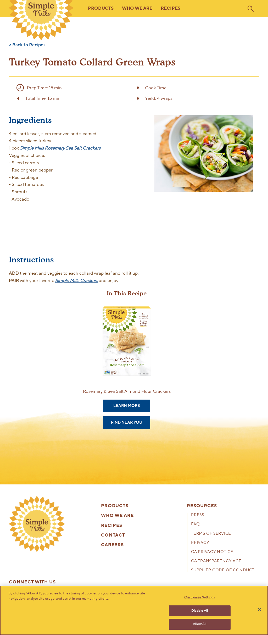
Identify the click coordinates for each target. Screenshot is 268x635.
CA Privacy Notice (212, 552)
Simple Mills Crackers (76, 281)
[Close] (259, 609)
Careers (112, 545)
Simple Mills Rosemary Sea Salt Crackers (60, 148)
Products (115, 506)
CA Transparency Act (216, 561)
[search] (250, 9)
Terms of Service (211, 534)
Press (197, 515)
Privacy (200, 543)
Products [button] (101, 8)
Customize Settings (199, 597)
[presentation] (37, 524)
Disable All (199, 610)
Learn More (126, 405)
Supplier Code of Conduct (222, 570)
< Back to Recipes (27, 45)
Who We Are (117, 515)
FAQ (195, 524)
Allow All (199, 624)
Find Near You (126, 422)
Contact (113, 535)
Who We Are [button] (137, 8)
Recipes (170, 8)
